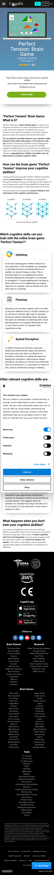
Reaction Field (39, 742)
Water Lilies (39, 739)
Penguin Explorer (39, 701)
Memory (14, 679)
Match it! (14, 724)
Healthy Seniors (39, 661)
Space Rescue (14, 727)
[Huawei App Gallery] (27, 622)
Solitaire (14, 706)
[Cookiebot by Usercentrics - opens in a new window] (39, 386)
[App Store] (27, 608)
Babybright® (26, 771)
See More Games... (39, 747)
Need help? (43, 865)
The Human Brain (13, 648)
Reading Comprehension (27, 807)
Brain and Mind (13, 651)
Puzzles (40, 698)
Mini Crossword (14, 696)
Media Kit (27, 856)
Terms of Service (13, 851)
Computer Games (39, 651)
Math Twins (39, 724)
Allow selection (27, 480)
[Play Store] (27, 615)
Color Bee (39, 706)
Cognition (13, 664)
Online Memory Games (26, 802)
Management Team (39, 851)
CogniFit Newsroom (15, 856)
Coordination (14, 677)
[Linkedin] (39, 637)
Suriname (8, 871)
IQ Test (26, 815)
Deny (27, 487)
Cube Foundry (39, 714)
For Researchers (27, 761)
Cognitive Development (26, 779)
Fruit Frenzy (13, 698)
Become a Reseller (10, 860)
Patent (26, 766)
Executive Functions (13, 674)
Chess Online (14, 693)
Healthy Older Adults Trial (39, 653)
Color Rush (14, 745)
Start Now (27, 94)
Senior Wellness (39, 659)
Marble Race (13, 732)
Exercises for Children (27, 777)
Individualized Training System (26, 784)
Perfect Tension (39, 732)
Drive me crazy (13, 719)
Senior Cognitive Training (39, 664)
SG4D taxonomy (39, 671)
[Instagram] (33, 637)
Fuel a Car (39, 721)
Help (30, 860)
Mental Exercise (27, 800)
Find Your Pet (14, 739)
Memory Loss (14, 666)
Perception (14, 682)
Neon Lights (13, 716)
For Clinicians (27, 758)
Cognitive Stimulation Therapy (27, 789)
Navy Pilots (39, 656)
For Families (26, 756)
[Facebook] (15, 637)
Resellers (26, 774)
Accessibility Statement (42, 860)
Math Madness (13, 729)
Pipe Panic (14, 701)
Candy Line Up (39, 696)
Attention (13, 684)
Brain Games (26, 797)
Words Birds (39, 745)
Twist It (39, 737)
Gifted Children (26, 810)
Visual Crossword (13, 721)
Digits (40, 703)
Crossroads (40, 711)
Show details (40, 464)
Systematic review (39, 669)
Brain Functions (14, 671)
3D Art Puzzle (14, 747)
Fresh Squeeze (39, 716)
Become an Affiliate (39, 856)
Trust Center (27, 865)
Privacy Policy (26, 851)
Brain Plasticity (13, 659)
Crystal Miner (14, 703)
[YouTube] (27, 637)
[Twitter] (21, 637)
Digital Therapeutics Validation (39, 648)
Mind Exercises (26, 792)
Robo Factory (14, 709)
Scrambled (14, 737)
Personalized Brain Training (27, 794)
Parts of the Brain (13, 653)
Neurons (14, 656)
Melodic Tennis (13, 734)
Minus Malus (39, 727)
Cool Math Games (26, 805)
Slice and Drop (39, 734)
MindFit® (26, 769)
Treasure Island (14, 714)
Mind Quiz (26, 787)
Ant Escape (14, 711)
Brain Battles (26, 813)
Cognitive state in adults (39, 666)
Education (26, 764)
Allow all (27, 472)
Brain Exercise (27, 782)
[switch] (47, 438)
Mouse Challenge (39, 729)
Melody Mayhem (14, 742)
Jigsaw (39, 719)
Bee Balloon (39, 709)
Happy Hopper (39, 693)
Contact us (22, 860)
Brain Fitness (14, 661)
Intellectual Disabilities (14, 669)
